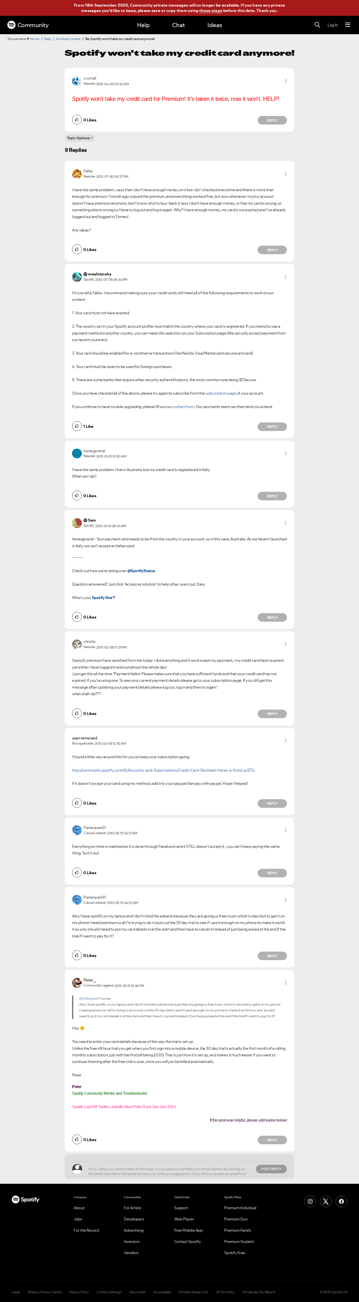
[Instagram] (310, 1201)
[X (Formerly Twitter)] (326, 1201)
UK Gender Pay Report (258, 1292)
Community (33, 25)
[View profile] (77, 80)
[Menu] (348, 24)
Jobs (78, 1219)
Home (34, 38)
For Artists (132, 1207)
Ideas (214, 25)
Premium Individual (240, 1207)
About (79, 1207)
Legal (16, 1292)
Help (143, 25)
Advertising (134, 1230)
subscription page (220, 393)
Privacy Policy (79, 1292)
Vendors (131, 1252)
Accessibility (162, 1292)
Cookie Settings (109, 1292)
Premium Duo (236, 1219)
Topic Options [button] (78, 138)
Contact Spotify (187, 1241)
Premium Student (239, 1241)
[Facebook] (341, 1201)
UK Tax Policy (225, 1292)
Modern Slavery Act (193, 1292)
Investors (132, 1241)
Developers (134, 1219)
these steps (210, 10)
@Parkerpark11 (90, 998)
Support (181, 1207)
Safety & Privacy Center (45, 1292)
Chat (178, 25)
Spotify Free (234, 1252)
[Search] (317, 25)
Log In (332, 25)
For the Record (86, 1230)
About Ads (137, 1292)
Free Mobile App (188, 1230)
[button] (285, 81)
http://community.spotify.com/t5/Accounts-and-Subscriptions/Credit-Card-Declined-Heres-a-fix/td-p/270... (164, 770)
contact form (183, 406)
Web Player (184, 1219)
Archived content (68, 38)
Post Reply (271, 1168)
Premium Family (237, 1230)
